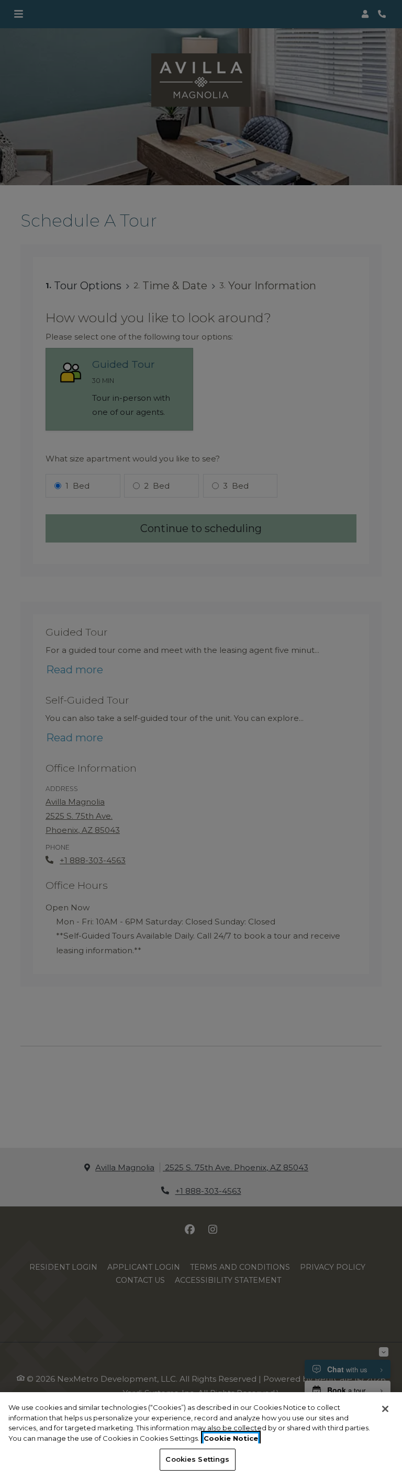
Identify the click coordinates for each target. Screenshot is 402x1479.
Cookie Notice (231, 1438)
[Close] (385, 1408)
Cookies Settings (197, 1459)
